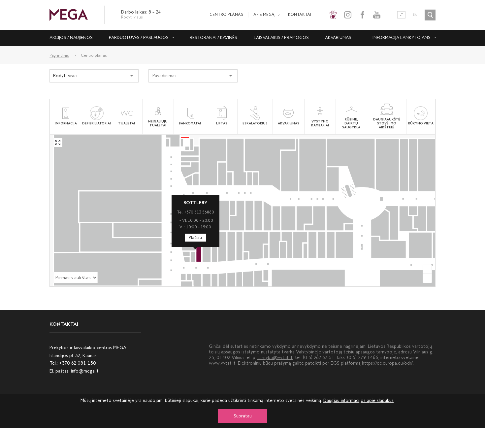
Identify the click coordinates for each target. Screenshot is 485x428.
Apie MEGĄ (264, 14)
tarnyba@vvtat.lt (275, 357)
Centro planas (226, 14)
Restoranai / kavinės (213, 37)
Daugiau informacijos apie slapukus (358, 400)
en (415, 15)
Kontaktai (299, 14)
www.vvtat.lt (222, 363)
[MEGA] (68, 14)
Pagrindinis (59, 55)
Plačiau (195, 237)
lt (401, 15)
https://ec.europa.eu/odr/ (387, 363)
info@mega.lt (85, 371)
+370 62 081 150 (77, 363)
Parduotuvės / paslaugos (139, 37)
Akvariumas (338, 37)
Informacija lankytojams (401, 37)
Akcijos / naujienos (71, 37)
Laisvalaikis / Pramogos (281, 37)
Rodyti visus (132, 17)
